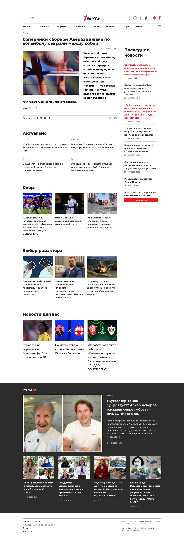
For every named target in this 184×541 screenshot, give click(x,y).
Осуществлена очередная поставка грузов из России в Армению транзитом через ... (43, 167)
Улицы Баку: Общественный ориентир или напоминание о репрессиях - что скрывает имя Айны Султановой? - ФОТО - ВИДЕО (145, 492)
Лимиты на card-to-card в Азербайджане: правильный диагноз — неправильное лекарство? (37, 288)
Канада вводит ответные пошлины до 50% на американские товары (138, 148)
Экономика (79, 27)
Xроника (27, 27)
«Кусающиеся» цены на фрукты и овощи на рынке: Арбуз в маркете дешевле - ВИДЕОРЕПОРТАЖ (108, 489)
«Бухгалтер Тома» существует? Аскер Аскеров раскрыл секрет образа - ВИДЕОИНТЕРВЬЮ (132, 407)
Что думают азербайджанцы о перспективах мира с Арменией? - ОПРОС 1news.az (70, 489)
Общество (61, 27)
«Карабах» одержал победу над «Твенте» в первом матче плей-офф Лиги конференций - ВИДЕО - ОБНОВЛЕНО (101, 357)
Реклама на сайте (31, 522)
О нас (25, 528)
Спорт (96, 27)
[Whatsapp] (45, 118)
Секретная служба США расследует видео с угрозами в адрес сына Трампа (138, 90)
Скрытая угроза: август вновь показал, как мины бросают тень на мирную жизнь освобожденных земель (101, 288)
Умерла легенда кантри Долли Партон (138, 180)
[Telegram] (48, 118)
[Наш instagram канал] (145, 18)
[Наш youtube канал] (129, 18)
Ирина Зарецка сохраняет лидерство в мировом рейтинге (68, 220)
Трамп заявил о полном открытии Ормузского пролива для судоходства (139, 131)
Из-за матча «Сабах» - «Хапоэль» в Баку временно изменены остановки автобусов (99, 222)
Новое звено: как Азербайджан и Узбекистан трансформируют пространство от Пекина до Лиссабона (69, 289)
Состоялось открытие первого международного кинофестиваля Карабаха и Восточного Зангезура (140, 70)
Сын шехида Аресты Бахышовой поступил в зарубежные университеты (140, 165)
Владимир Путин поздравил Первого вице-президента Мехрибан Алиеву (92, 146)
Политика (44, 27)
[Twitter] (41, 118)
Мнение (110, 27)
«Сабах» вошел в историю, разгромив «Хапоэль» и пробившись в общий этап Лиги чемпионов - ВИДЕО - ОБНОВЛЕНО (37, 225)
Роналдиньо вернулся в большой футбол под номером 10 (35, 351)
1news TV (140, 27)
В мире (125, 27)
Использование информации (38, 525)
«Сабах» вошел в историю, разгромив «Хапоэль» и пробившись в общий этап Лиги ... (45, 147)
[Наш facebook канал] (135, 18)
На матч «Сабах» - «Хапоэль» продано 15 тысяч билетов (69, 349)
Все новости (141, 200)
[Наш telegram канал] (140, 18)
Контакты (27, 531)
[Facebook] (37, 118)
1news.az (131, 524)
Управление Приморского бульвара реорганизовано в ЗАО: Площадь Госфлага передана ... (92, 167)
